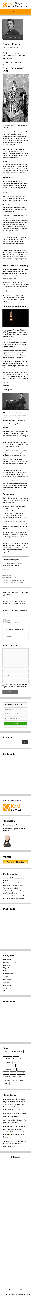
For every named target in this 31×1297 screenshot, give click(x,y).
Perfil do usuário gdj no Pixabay (10, 567)
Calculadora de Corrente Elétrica (13, 1109)
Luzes (14, 577)
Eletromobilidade (8, 974)
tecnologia (7, 1080)
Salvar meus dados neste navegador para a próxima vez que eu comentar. (15, 686)
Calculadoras (7, 959)
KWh (20, 1069)
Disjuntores (7, 1058)
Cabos (6, 1051)
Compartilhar (8, 1055)
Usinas (21, 1080)
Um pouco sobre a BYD (10, 888)
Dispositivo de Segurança (11, 968)
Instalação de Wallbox (10, 1069)
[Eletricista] (5, 570)
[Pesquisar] (25, 742)
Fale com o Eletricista (15, 862)
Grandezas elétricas (9, 1065)
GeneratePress (25, 1294)
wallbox (6, 1083)
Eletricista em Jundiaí (15, 1290)
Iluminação (7, 577)
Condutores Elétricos (9, 962)
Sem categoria (7, 985)
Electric (15, 274)
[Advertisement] (15, 775)
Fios (15, 1062)
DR (20, 1058)
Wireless (6, 991)
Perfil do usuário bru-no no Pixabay (10, 565)
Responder (8, 636)
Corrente (16, 1055)
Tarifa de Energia (17, 1076)
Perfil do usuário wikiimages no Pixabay (12, 563)
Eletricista (6, 1113)
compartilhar (15, 829)
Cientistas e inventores (16, 1051)
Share (5, 988)
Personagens (8, 575)
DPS (14, 1058)
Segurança (6, 982)
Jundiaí (5, 976)
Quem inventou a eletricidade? (13, 583)
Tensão (15, 1080)
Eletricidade (7, 971)
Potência (13, 1073)
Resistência (21, 1073)
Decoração (6, 965)
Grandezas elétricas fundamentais (15, 580)
